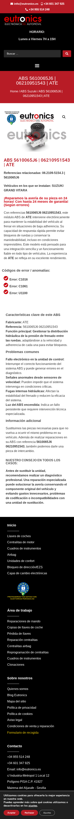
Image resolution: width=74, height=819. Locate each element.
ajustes (32, 805)
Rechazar (29, 812)
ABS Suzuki (28, 91)
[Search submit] (67, 53)
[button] (37, 65)
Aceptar (11, 812)
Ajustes (47, 812)
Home (14, 91)
